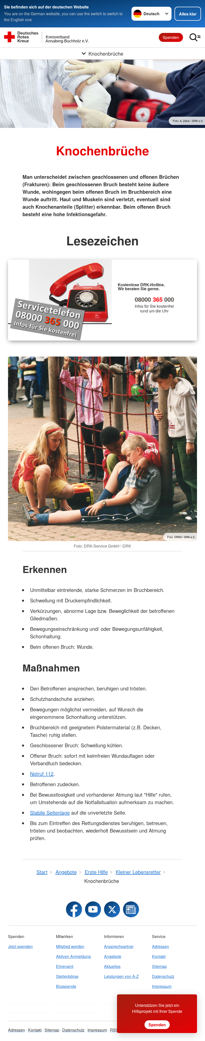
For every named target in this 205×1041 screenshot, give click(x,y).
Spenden (171, 37)
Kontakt (159, 956)
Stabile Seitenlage (50, 812)
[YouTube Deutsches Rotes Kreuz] (93, 909)
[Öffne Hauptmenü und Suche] (195, 37)
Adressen (160, 946)
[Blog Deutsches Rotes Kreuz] (131, 909)
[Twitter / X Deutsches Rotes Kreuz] (112, 909)
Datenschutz (163, 976)
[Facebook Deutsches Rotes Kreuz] (74, 909)
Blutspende (66, 986)
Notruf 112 (42, 773)
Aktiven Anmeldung (73, 956)
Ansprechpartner (119, 946)
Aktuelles (112, 966)
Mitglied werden (70, 946)
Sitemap (159, 966)
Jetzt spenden (20, 946)
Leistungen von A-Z (121, 976)
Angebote (112, 956)
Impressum (162, 986)
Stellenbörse (67, 976)
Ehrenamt (64, 966)
